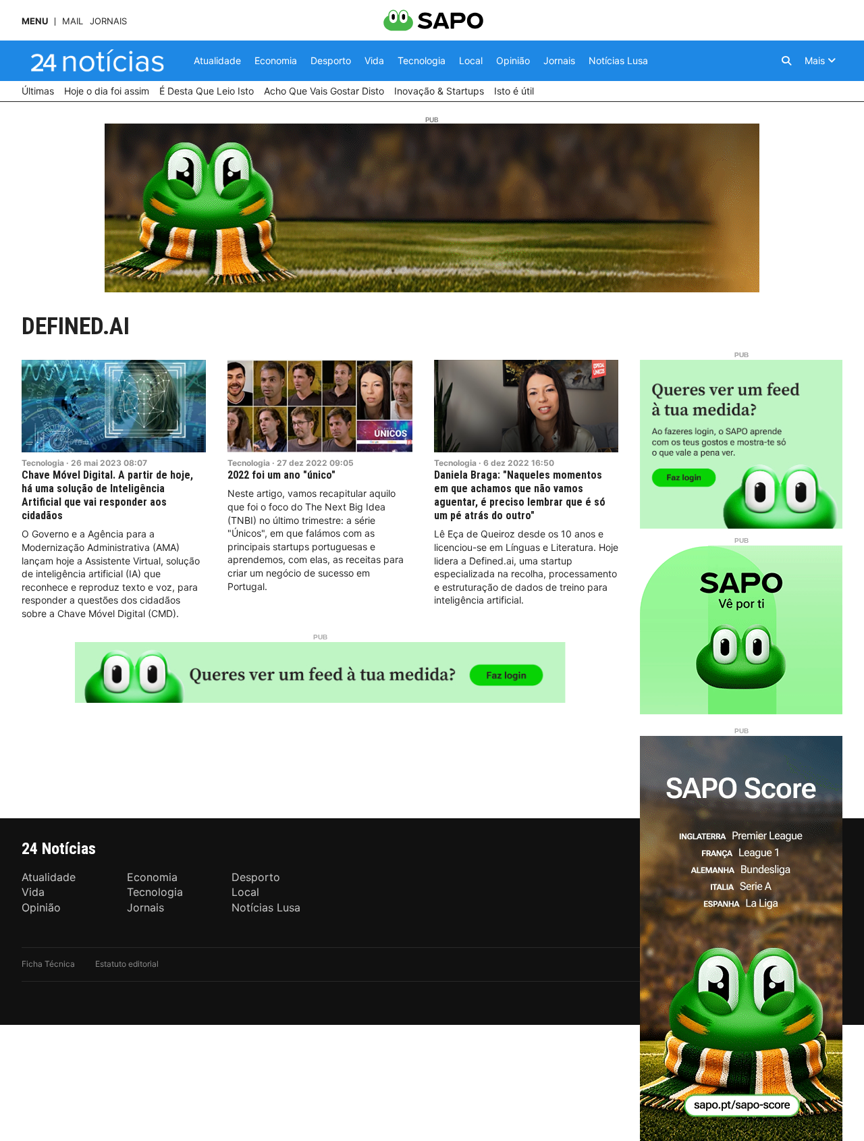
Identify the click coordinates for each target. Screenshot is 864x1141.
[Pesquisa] (786, 61)
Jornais (108, 21)
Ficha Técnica (48, 964)
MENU (35, 21)
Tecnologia (43, 463)
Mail (72, 21)
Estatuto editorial (127, 964)
